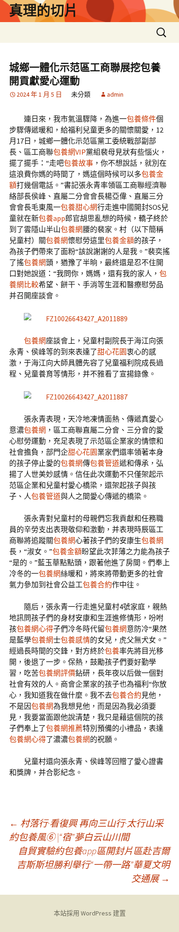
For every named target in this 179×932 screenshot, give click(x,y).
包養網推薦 (64, 728)
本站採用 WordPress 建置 (90, 913)
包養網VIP (69, 151)
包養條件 (141, 118)
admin (115, 94)
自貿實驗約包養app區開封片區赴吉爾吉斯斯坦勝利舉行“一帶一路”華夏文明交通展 (93, 864)
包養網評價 (57, 672)
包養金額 (119, 240)
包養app (52, 218)
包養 (112, 650)
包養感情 (75, 639)
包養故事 (78, 163)
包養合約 (97, 584)
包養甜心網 (79, 207)
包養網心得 (35, 628)
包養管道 (104, 463)
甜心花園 (112, 351)
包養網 (72, 229)
